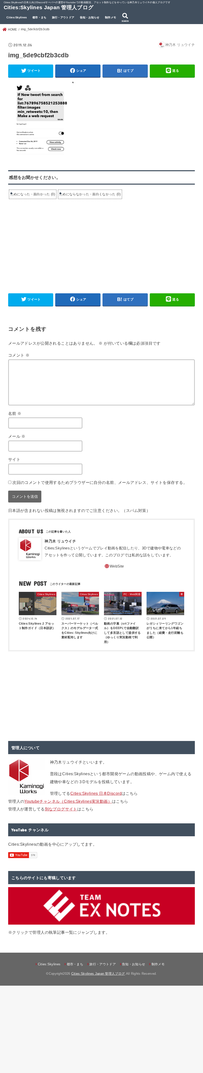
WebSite (117, 566)
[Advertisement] (49, 240)
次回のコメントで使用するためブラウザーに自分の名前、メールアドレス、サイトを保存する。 (99, 482)
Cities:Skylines (16, 17)
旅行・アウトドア (63, 17)
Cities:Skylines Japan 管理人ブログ (49, 7)
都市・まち (39, 17)
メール (16, 436)
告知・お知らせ (90, 17)
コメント (18, 355)
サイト (14, 459)
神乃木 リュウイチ (60, 541)
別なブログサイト (61, 809)
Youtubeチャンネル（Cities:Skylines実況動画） (68, 801)
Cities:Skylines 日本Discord (96, 793)
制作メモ (110, 17)
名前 (15, 413)
